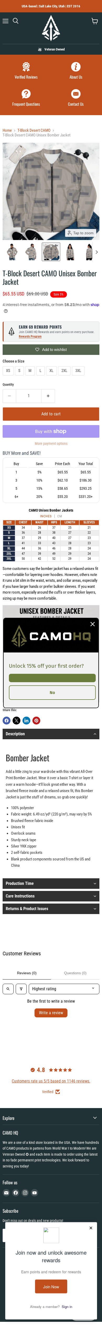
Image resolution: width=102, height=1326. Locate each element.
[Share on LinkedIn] (26, 721)
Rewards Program (30, 336)
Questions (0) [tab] (75, 973)
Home (7, 130)
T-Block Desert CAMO (34, 130)
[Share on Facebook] (6, 721)
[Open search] (8, 989)
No (52, 692)
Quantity (8, 384)
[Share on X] (16, 721)
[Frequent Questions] (26, 98)
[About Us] (76, 71)
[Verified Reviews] (26, 71)
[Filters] (21, 989)
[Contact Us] (76, 98)
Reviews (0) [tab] (27, 973)
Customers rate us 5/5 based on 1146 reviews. (51, 1081)
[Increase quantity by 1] (48, 396)
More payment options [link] (51, 443)
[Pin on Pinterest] (36, 721)
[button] (12, 252)
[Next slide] (96, 252)
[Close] (92, 624)
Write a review (51, 1012)
